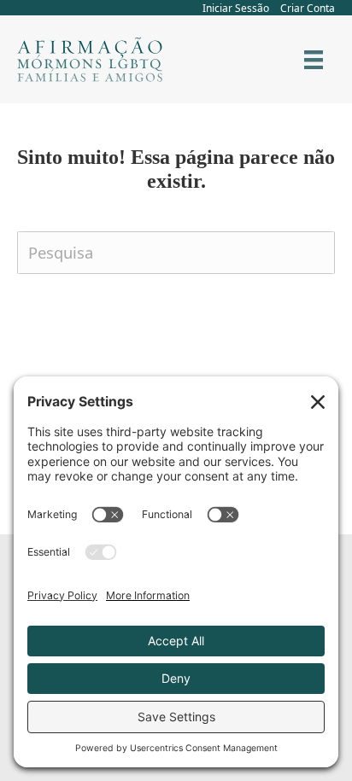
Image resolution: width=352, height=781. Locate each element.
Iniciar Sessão (235, 8)
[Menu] (313, 59)
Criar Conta (307, 8)
